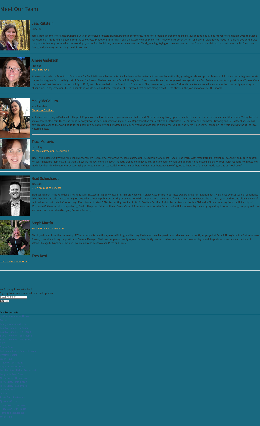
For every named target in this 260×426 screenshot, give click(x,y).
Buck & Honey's (40, 69)
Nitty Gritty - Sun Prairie (14, 385)
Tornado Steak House (12, 412)
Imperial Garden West (12, 366)
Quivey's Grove (8, 401)
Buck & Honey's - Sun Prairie (48, 228)
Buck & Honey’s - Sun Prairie (16, 335)
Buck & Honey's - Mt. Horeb (15, 332)
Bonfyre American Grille (13, 324)
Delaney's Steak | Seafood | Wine (18, 351)
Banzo (3, 320)
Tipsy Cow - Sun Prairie (13, 408)
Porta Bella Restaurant (12, 397)
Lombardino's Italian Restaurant (18, 370)
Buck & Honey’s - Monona (14, 328)
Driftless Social (8, 355)
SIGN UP (4, 301)
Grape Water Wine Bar (12, 362)
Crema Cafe (6, 347)
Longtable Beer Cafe (11, 374)
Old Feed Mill (7, 389)
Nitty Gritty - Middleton (13, 382)
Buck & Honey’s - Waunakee (15, 339)
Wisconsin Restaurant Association (50, 151)
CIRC (2, 343)
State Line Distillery (43, 110)
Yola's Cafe (6, 416)
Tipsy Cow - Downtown (13, 405)
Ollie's (3, 393)
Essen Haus (6, 358)
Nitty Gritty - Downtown (14, 378)
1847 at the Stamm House (14, 261)
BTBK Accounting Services (46, 188)
